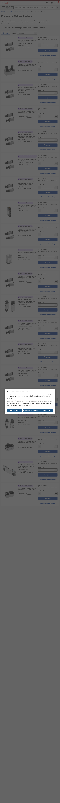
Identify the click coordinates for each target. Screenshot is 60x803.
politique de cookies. (26, 405)
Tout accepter (14, 410)
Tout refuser (46, 410)
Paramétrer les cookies (30, 410)
